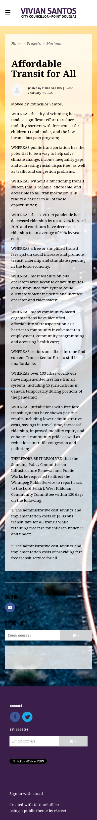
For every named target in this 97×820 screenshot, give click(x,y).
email (38, 793)
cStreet (60, 811)
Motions (53, 43)
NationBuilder (46, 805)
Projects (34, 43)
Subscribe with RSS (33, 657)
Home (16, 43)
